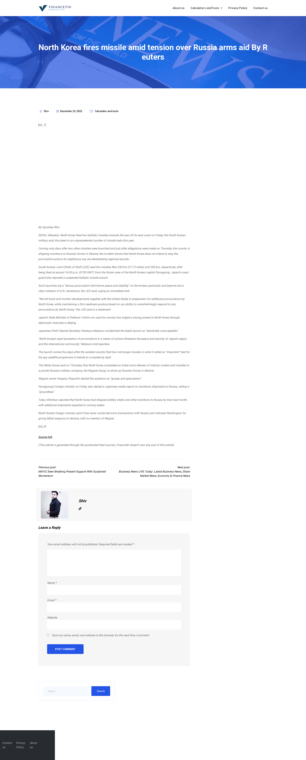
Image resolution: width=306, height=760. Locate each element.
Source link (45, 437)
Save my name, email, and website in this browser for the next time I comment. (101, 635)
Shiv (46, 111)
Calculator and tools (106, 111)
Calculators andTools (205, 8)
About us (179, 8)
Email (51, 600)
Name (51, 583)
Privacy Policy (237, 8)
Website (52, 617)
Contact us (260, 8)
